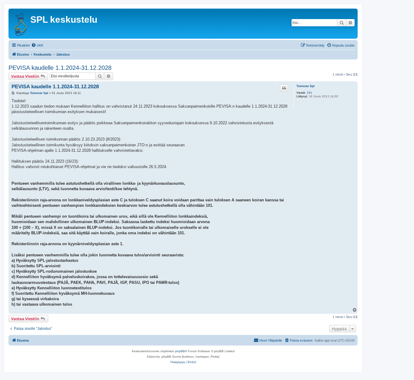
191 (309, 92)
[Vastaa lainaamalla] (284, 88)
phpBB (180, 351)
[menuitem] (37, 45)
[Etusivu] (20, 23)
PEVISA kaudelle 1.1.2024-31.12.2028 (60, 67)
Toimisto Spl (305, 86)
